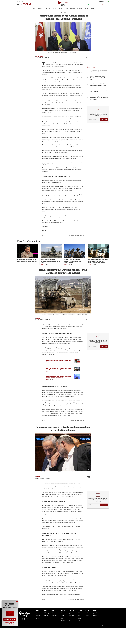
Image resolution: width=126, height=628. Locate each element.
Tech (62, 618)
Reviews (79, 620)
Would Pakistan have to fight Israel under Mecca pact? (58, 361)
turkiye (27, 4)
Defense (38, 613)
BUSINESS (72, 8)
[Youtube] (25, 619)
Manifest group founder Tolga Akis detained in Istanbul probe (27, 260)
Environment (71, 615)
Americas (54, 613)
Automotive (63, 620)
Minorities (38, 618)
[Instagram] (22, 619)
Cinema (79, 613)
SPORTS (92, 8)
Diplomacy (38, 615)
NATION (54, 8)
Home (61, 12)
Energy (62, 615)
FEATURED (48, 8)
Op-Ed (94, 613)
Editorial (95, 615)
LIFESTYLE (79, 8)
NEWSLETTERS (106, 4)
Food (70, 618)
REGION (60, 8)
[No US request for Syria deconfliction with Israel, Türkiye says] (51, 251)
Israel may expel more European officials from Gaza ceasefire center (58, 369)
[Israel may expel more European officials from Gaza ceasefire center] (77, 369)
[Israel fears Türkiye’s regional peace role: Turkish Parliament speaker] (77, 376)
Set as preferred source (95, 4)
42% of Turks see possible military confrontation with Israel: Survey (72, 261)
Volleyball (87, 615)
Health (70, 613)
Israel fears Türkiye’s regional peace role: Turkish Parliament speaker (58, 376)
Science (70, 620)
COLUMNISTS (40, 8)
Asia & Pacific (54, 615)
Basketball (87, 613)
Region (47, 363)
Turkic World (46, 613)
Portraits (79, 618)
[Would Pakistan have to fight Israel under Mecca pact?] (77, 361)
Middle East (46, 615)
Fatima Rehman (39, 56)
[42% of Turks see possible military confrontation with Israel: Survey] (74, 251)
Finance (62, 613)
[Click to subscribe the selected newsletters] (104, 119)
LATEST (33, 8)
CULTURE (86, 8)
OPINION (95, 610)
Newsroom (38, 318)
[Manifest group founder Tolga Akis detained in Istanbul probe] (27, 251)
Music (79, 615)
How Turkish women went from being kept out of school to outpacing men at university (98, 261)
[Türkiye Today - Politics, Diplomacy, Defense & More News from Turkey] (63, 3)
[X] (19, 619)
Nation (65, 12)
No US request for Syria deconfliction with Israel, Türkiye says (51, 261)
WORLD (66, 8)
